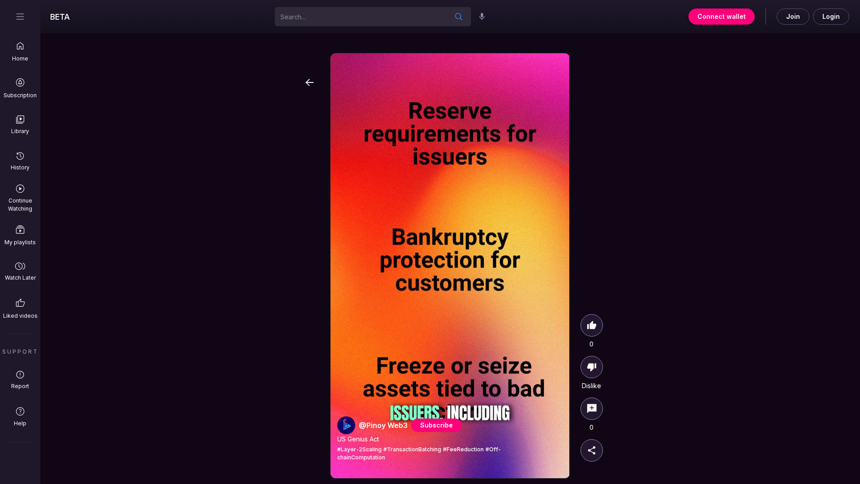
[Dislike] (591, 367)
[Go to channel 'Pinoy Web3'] (346, 425)
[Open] (458, 16)
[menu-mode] (20, 17)
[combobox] (360, 16)
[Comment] (591, 409)
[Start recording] (481, 16)
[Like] (591, 325)
